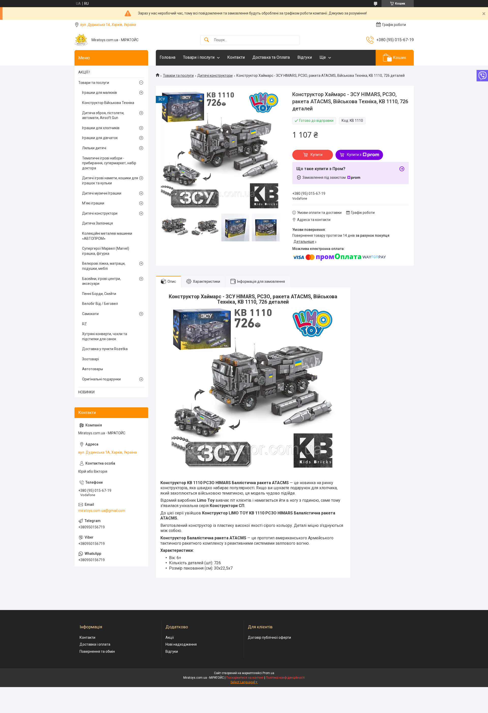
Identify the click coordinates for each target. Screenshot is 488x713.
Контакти (236, 57)
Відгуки (304, 57)
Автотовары (92, 369)
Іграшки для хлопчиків (100, 128)
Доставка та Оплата (271, 57)
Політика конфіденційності (285, 677)
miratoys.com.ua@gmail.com (101, 511)
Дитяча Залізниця (97, 223)
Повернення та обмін (97, 651)
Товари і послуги (199, 57)
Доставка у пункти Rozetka (105, 349)
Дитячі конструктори (215, 75)
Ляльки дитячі (94, 148)
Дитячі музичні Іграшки (101, 193)
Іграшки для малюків (99, 93)
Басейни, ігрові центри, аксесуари (101, 281)
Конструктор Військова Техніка (108, 103)
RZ (84, 324)
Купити (317, 155)
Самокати (90, 314)
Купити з (354, 155)
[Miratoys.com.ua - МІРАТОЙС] (81, 40)
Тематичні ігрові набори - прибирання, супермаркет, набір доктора (109, 163)
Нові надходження (181, 644)
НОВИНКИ (86, 392)
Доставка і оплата (95, 644)
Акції (169, 637)
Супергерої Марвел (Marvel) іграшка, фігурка (105, 251)
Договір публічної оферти (269, 637)
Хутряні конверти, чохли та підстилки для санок (104, 336)
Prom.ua (268, 673)
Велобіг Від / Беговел (100, 304)
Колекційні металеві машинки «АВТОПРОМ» (107, 236)
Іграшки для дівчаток (100, 138)
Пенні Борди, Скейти (99, 294)
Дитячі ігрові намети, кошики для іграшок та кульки (110, 180)
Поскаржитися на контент (245, 677)
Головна (167, 57)
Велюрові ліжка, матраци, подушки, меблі (103, 266)
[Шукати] (206, 40)
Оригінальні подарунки (101, 379)
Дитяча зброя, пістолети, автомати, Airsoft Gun (103, 115)
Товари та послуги (178, 75)
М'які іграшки (93, 203)
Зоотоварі (90, 359)
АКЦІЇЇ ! (84, 72)
